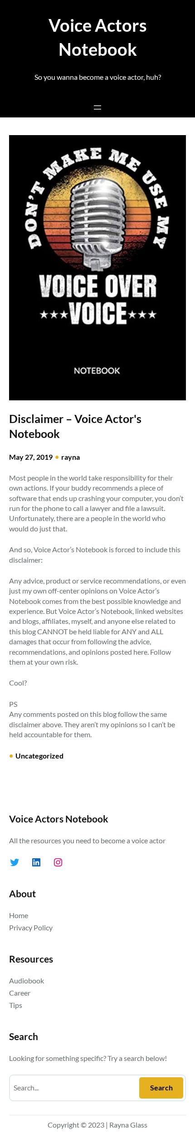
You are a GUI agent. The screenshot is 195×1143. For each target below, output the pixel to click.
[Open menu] (97, 107)
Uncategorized (39, 755)
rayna (70, 456)
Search (161, 1087)
